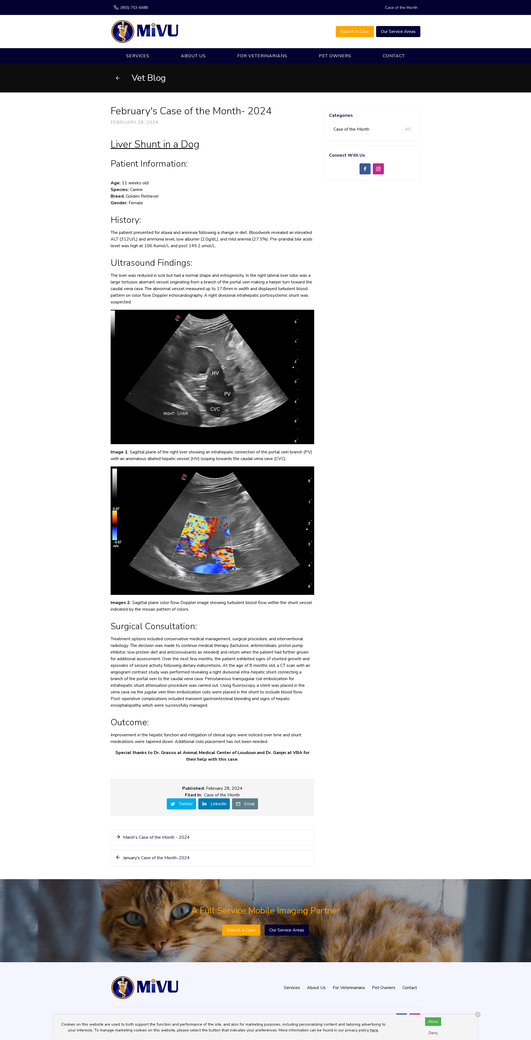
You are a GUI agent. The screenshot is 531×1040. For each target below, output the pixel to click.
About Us (193, 56)
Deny (433, 1033)
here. (374, 1030)
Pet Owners (335, 56)
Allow (433, 1021)
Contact (394, 56)
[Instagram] (378, 168)
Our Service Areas (398, 32)
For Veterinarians (262, 56)
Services (137, 56)
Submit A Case (354, 32)
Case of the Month (401, 7)
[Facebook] (365, 168)
